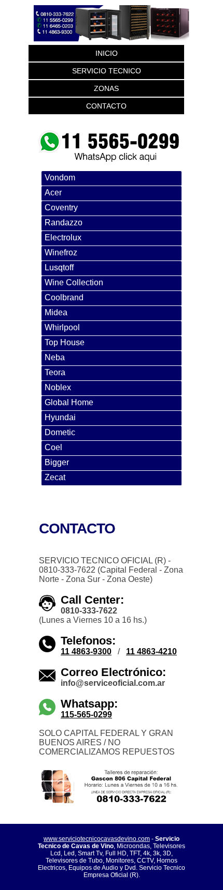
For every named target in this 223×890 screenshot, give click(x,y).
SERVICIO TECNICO (106, 71)
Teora (55, 372)
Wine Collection (74, 282)
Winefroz (61, 252)
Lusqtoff (59, 267)
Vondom (60, 177)
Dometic (60, 432)
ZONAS (106, 88)
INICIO (106, 53)
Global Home (69, 402)
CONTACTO (106, 106)
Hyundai (60, 417)
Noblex (58, 387)
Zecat (55, 477)
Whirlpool (62, 327)
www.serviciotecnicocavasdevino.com (97, 838)
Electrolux (63, 237)
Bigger (57, 462)
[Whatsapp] (109, 131)
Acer (53, 192)
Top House (65, 342)
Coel (53, 447)
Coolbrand (64, 297)
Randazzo (63, 222)
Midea (56, 312)
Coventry (61, 207)
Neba (55, 357)
